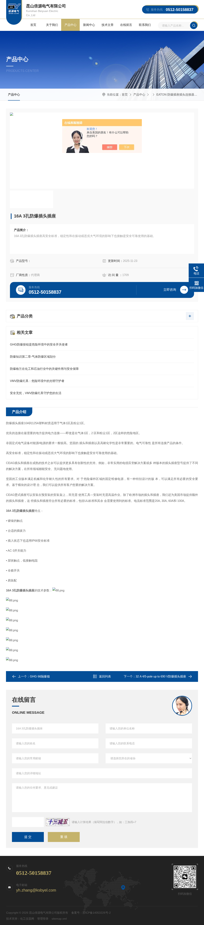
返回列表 (105, 676)
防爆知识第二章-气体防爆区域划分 (33, 356)
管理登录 (42, 918)
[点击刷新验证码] (58, 822)
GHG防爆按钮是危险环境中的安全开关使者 (39, 344)
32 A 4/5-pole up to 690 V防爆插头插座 (161, 676)
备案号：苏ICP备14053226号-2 (91, 912)
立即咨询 (169, 289)
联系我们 (145, 24)
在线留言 (126, 24)
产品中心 (70, 24)
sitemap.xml (59, 918)
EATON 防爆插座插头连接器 (175, 94)
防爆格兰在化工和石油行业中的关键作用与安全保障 (44, 368)
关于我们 (52, 24)
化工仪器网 (27, 918)
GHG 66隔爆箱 (40, 676)
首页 (33, 24)
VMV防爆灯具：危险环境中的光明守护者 (37, 381)
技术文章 (108, 24)
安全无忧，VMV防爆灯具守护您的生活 (35, 393)
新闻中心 (89, 24)
